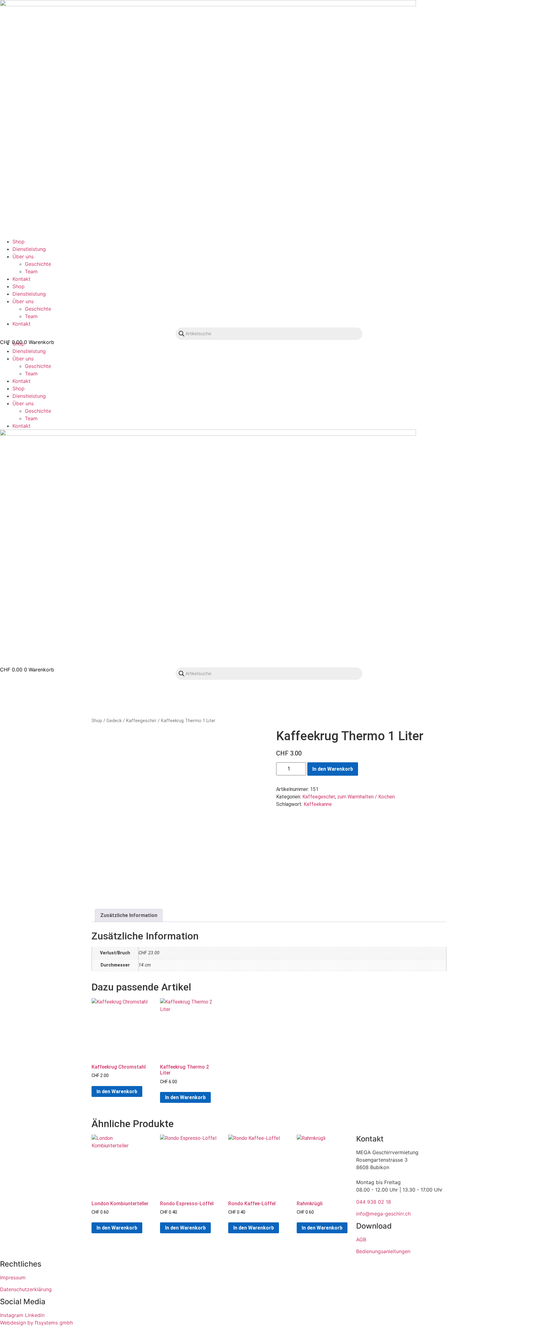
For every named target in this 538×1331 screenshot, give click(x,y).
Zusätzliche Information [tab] (128, 915)
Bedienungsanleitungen (383, 1251)
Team (31, 271)
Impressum (13, 1277)
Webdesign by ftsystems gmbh (36, 1322)
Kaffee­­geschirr (141, 720)
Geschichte (38, 264)
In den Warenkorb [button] (117, 1091)
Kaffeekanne (318, 804)
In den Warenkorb (332, 769)
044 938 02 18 (373, 1202)
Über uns (23, 256)
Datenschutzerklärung (26, 1289)
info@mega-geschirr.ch (383, 1214)
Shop (18, 241)
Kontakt (21, 279)
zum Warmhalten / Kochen (366, 797)
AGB (361, 1239)
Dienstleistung (29, 249)
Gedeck (114, 720)
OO (8, 348)
